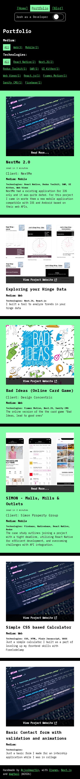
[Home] (22, 8)
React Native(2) (24, 62)
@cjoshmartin (30, 770)
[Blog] (57, 8)
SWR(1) (34, 68)
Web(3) (17, 47)
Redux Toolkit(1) (15, 68)
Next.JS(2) (46, 62)
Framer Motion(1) (55, 75)
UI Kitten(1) (51, 68)
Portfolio (40, 8)
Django (53, 770)
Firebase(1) (33, 82)
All (6, 47)
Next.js (66, 770)
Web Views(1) (12, 75)
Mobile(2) (32, 47)
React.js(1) (32, 75)
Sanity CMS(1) (12, 82)
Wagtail (14, 774)
